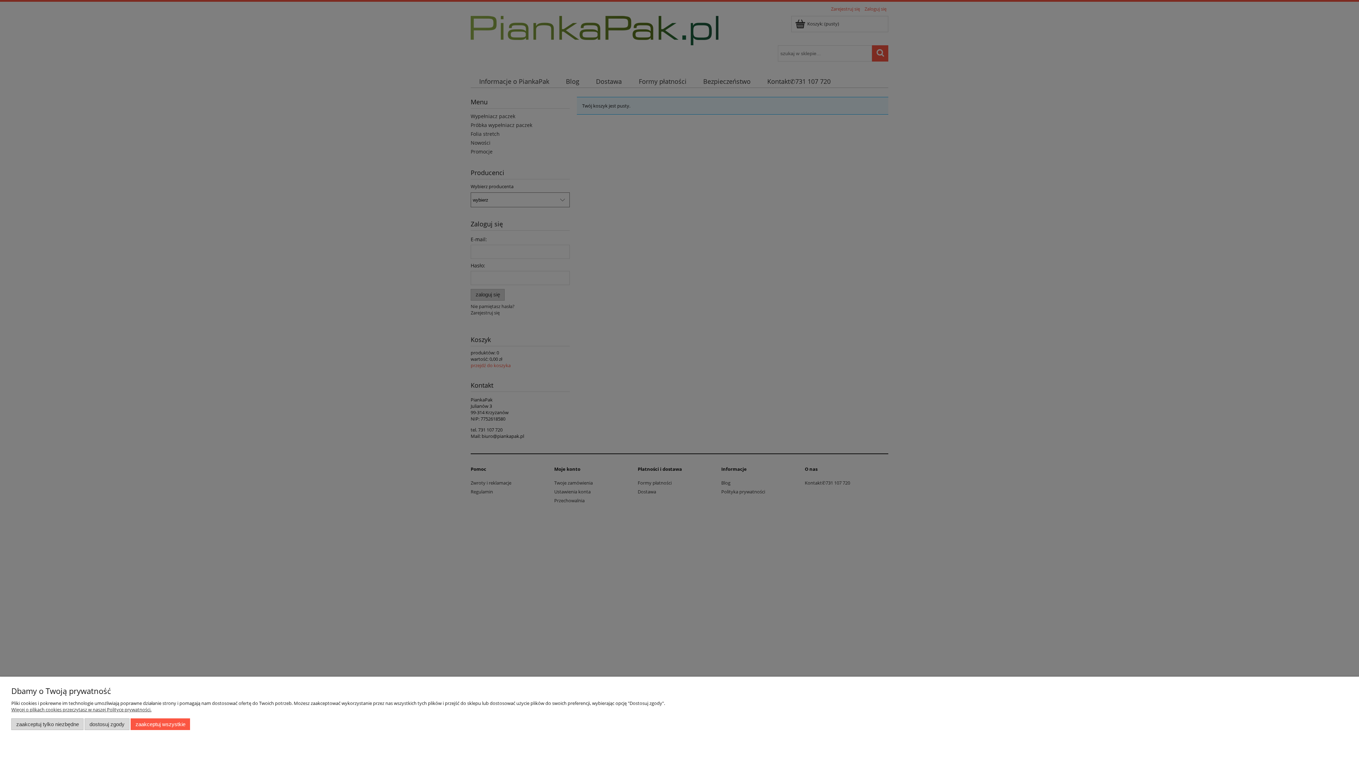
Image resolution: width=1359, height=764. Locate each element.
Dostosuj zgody (107, 724)
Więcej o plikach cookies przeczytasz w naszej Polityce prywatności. (81, 709)
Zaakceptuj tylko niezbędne (47, 724)
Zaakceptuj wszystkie (160, 724)
